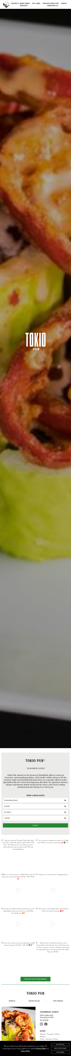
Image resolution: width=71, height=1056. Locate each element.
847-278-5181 (44, 1020)
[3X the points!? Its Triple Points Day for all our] (53, 958)
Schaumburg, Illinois (36, 768)
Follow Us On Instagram (35, 979)
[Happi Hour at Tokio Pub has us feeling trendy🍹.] (53, 889)
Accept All (60, 1044)
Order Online (34, 1001)
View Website (58, 1001)
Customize (60, 1052)
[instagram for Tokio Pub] (42, 1024)
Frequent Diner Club (51, 3)
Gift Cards (36, 3)
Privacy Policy (41, 1048)
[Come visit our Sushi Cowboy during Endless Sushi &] (18, 958)
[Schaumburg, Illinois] (35, 800)
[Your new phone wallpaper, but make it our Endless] (53, 855)
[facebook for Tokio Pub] (45, 1024)
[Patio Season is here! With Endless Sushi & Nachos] (53, 924)
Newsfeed (23, 6)
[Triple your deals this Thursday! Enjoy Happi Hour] (18, 855)
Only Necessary (60, 1048)
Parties (64, 3)
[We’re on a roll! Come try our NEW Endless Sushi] (18, 889)
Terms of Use (25, 1051)
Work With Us (52, 6)
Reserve (12, 1001)
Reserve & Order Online (20, 3)
